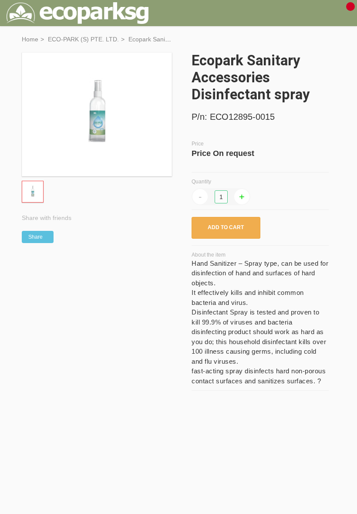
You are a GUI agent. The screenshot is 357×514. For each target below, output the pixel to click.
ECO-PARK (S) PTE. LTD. (83, 39)
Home (30, 39)
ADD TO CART (226, 227)
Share (35, 237)
